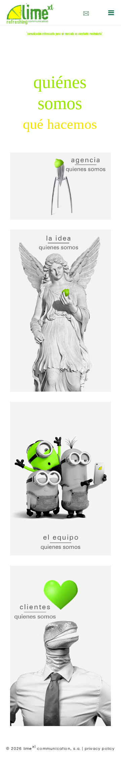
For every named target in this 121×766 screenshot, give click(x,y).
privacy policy (100, 749)
